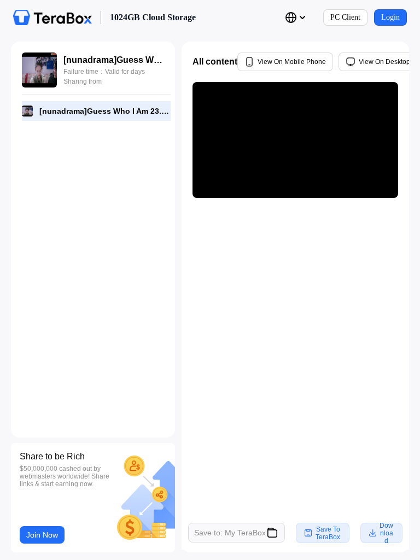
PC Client (345, 17)
